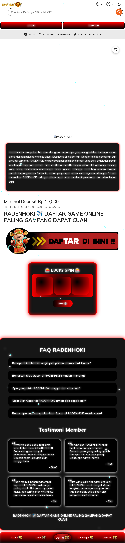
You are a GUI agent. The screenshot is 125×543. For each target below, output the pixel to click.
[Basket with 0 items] (119, 4)
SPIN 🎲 (62, 303)
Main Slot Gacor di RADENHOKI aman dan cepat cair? (49, 401)
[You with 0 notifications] (109, 4)
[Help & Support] (99, 4)
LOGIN (31, 25)
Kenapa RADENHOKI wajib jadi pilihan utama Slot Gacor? (51, 363)
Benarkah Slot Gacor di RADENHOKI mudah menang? (48, 375)
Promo (14, 537)
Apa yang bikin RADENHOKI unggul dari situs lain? (46, 388)
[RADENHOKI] (12, 6)
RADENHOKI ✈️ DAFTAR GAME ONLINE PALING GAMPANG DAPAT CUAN (62, 517)
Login (38, 537)
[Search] (119, 12)
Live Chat (107, 537)
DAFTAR (93, 25)
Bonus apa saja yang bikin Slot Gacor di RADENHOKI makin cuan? (57, 413)
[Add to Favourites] (115, 49)
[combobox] (61, 12)
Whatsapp (84, 537)
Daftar (60, 537)
